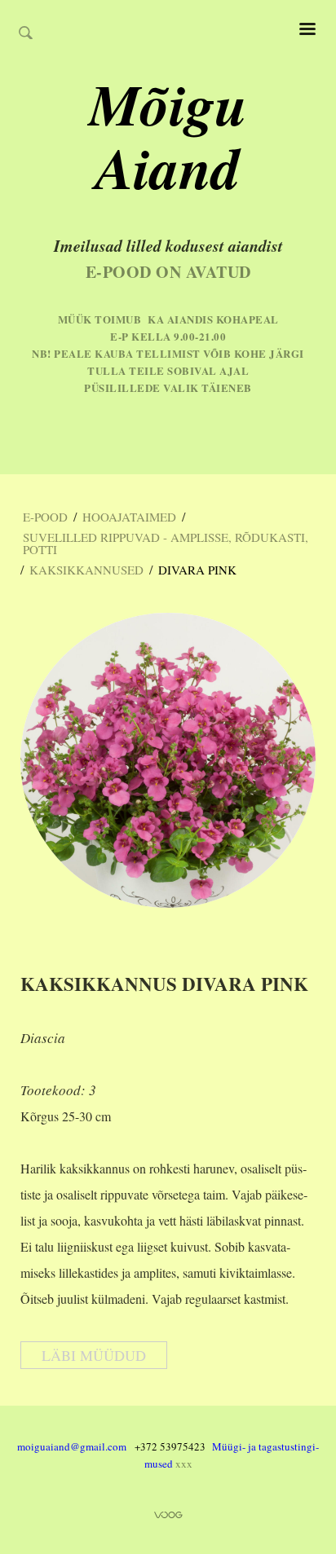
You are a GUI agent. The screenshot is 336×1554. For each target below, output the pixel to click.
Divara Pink (197, 569)
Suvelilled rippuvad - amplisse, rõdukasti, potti (165, 543)
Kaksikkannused (86, 569)
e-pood (45, 516)
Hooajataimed (129, 516)
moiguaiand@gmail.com (71, 1446)
